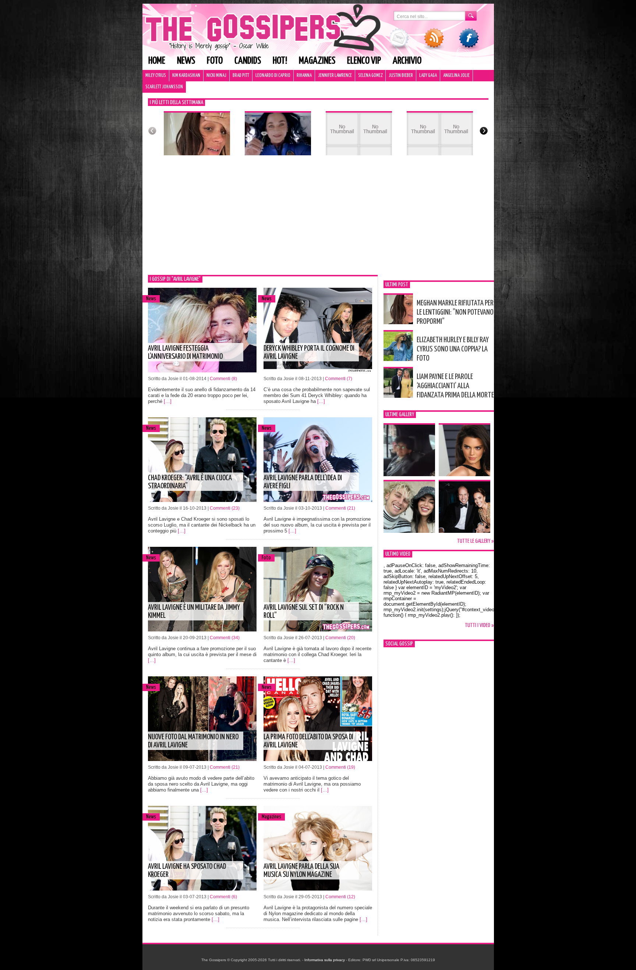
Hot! (280, 61)
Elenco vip (364, 61)
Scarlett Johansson (164, 87)
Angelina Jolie (456, 75)
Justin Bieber (401, 75)
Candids (247, 61)
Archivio (407, 61)
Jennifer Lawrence (335, 75)
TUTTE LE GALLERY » (475, 541)
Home (156, 61)
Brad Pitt (241, 75)
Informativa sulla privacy (324, 960)
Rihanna (304, 75)
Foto (215, 61)
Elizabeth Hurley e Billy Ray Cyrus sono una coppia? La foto (453, 349)
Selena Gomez (370, 75)
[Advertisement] (318, 219)
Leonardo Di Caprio (272, 75)
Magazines (317, 61)
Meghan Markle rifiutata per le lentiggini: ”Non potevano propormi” (455, 312)
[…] (168, 401)
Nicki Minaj (216, 75)
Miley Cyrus (155, 75)
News (186, 61)
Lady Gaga (428, 75)
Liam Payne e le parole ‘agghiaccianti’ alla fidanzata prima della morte (455, 386)
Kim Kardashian (186, 75)
